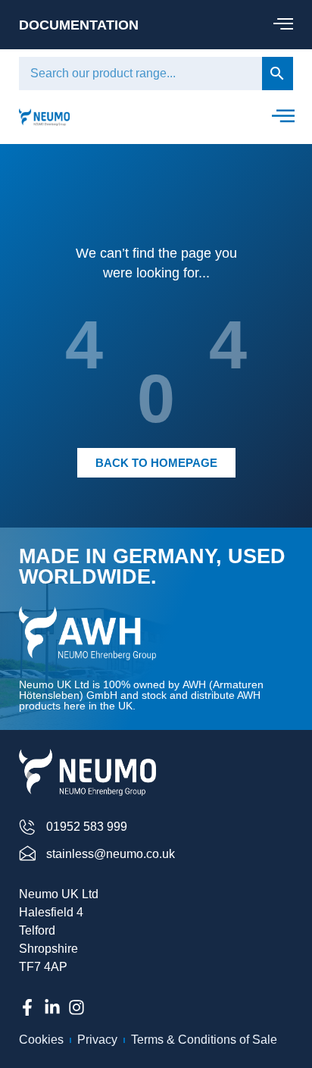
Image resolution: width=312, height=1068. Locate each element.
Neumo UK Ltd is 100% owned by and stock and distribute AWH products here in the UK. (141, 695)
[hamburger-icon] (283, 24)
